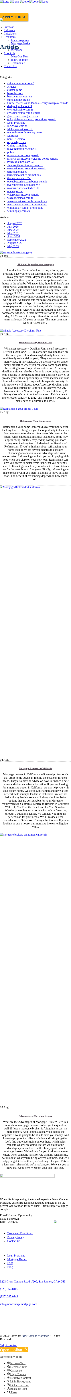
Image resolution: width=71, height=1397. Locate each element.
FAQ (10, 1263)
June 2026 (13, 229)
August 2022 (14, 242)
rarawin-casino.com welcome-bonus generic (32, 158)
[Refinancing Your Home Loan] (19, 408)
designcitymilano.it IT (19, 106)
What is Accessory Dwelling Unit (35, 342)
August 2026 (14, 223)
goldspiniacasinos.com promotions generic (31, 119)
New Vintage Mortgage (35, 1335)
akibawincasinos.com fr (20, 83)
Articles (11, 86)
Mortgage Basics (17, 1259)
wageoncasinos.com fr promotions (27, 201)
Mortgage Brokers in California (35, 768)
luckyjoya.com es (17, 125)
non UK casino (16, 138)
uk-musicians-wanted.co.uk (23, 188)
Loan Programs (16, 122)
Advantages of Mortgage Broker (35, 1116)
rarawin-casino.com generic (23, 155)
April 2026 (13, 236)
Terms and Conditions (20, 1233)
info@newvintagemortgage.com (18, 1304)
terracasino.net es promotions (24, 174)
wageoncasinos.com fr (20, 197)
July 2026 (13, 226)
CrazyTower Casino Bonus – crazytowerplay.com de (37, 103)
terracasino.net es (17, 171)
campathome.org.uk (18, 99)
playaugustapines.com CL (22, 148)
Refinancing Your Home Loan (35, 420)
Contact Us (13, 1241)
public (10, 152)
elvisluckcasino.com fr (20, 109)
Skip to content (8, 1345)
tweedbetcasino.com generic (23, 184)
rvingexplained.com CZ (21, 161)
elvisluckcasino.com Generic (23, 112)
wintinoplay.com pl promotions (25, 207)
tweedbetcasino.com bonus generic (27, 181)
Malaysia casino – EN (20, 129)
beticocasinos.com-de (19, 96)
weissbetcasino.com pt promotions (27, 204)
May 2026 (13, 233)
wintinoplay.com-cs (18, 210)
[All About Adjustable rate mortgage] (16, 252)
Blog (10, 1266)
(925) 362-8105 (9, 1288)
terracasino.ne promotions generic (26, 168)
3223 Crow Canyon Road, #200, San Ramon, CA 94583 (33, 1281)
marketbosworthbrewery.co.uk (24, 132)
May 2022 (13, 246)
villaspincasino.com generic (23, 194)
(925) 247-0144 (9, 1296)
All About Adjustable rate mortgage (35, 264)
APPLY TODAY (14, 17)
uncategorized (15, 191)
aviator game (14, 89)
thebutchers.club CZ (19, 178)
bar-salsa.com (15, 93)
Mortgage (12, 135)
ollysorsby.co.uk (16, 142)
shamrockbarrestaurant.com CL (25, 165)
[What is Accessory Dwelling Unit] (20, 330)
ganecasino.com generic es (22, 116)
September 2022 (16, 239)
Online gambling (17, 145)
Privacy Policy (15, 1237)
